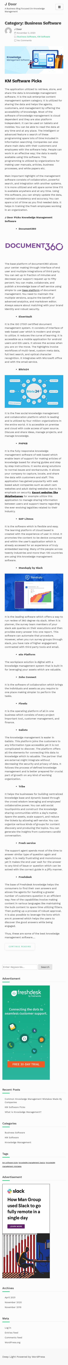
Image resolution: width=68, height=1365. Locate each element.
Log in (8, 1327)
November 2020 (13, 1302)
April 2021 (10, 1297)
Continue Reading (20, 947)
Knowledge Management (18, 1142)
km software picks (10, 1163)
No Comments (24, 40)
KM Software (43, 37)
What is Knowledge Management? (23, 1112)
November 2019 (13, 1307)
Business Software (26, 37)
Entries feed (11, 1332)
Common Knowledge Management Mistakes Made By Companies (33, 1101)
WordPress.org (12, 1342)
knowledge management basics (32, 1163)
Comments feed (13, 1337)
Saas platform (31, 290)
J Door (11, 4)
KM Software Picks (23, 80)
